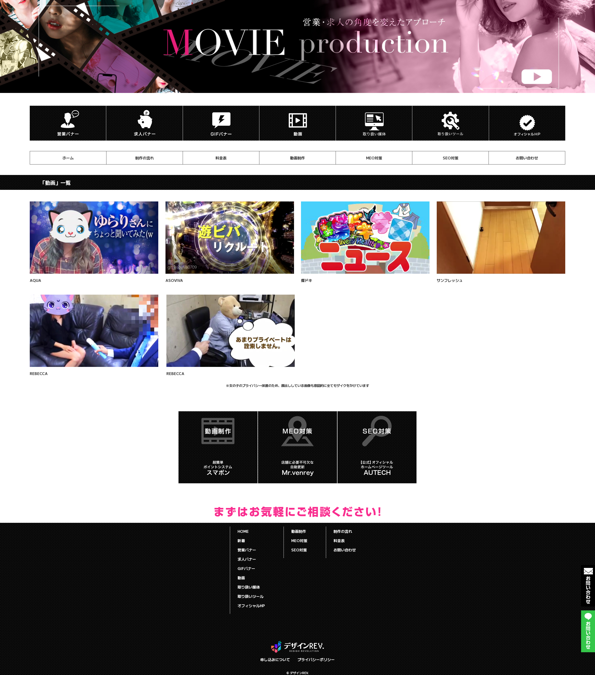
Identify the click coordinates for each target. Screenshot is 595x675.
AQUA (35, 280)
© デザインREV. (297, 673)
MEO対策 (374, 158)
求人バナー (247, 559)
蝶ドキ (306, 280)
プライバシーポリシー (316, 659)
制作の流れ (144, 158)
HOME (243, 531)
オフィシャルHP (251, 605)
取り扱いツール (251, 596)
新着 (241, 540)
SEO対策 (450, 158)
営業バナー (247, 550)
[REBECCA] (94, 364)
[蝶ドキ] (365, 271)
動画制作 (297, 158)
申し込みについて (275, 659)
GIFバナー (246, 568)
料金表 (221, 158)
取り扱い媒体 (249, 587)
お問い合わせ (527, 158)
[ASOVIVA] (229, 271)
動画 (241, 577)
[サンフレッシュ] (501, 271)
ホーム (68, 158)
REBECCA (39, 373)
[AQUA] (94, 271)
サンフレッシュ (450, 280)
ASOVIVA (174, 280)
